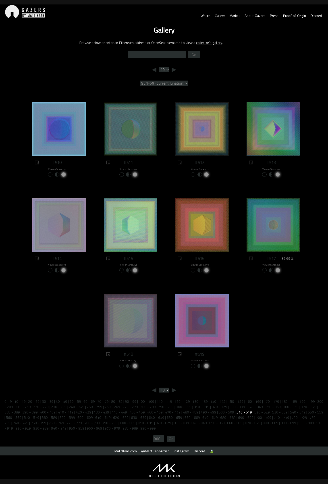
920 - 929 (23, 428)
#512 (199, 162)
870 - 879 (252, 423)
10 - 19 (20, 401)
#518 (128, 354)
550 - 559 (315, 412)
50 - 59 (75, 401)
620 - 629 (121, 417)
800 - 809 (127, 423)
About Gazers (255, 15)
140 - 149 (218, 401)
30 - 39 (47, 401)
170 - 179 (271, 401)
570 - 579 (31, 417)
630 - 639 (138, 417)
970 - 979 (112, 428)
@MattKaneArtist (155, 451)
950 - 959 (76, 428)
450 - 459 (137, 412)
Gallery (220, 15)
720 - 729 (299, 417)
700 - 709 (263, 417)
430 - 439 (101, 412)
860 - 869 (235, 423)
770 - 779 (74, 423)
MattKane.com (125, 451)
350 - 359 (273, 406)
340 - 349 (255, 406)
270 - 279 (130, 406)
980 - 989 (130, 428)
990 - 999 (148, 428)
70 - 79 (103, 401)
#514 (57, 258)
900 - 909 (306, 423)
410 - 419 (65, 412)
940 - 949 (58, 428)
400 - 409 (48, 412)
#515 (128, 258)
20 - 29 (33, 401)
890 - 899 (288, 423)
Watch (205, 15)
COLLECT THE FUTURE (164, 476)
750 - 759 (38, 423)
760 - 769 (56, 423)
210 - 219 (23, 406)
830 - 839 (181, 423)
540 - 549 (297, 412)
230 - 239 (58, 406)
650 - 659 (174, 417)
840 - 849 (199, 423)
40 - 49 (61, 401)
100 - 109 (146, 401)
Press (274, 15)
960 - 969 (94, 428)
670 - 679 (210, 417)
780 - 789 (92, 423)
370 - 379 (308, 406)
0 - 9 (8, 401)
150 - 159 (235, 401)
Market (234, 15)
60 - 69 (89, 401)
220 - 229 (41, 406)
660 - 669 (192, 417)
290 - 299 (166, 406)
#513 (271, 162)
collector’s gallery (209, 42)
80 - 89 (116, 401)
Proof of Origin (294, 15)
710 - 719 (281, 417)
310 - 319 (201, 406)
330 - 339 (237, 406)
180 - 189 (289, 401)
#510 (57, 162)
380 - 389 (12, 412)
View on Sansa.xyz (57, 169)
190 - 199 (307, 401)
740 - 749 (20, 423)
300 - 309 (183, 406)
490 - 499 (208, 412)
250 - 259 (94, 406)
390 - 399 (30, 412)
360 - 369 (291, 406)
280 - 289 (148, 406)
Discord (316, 15)
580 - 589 (49, 417)
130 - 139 (200, 401)
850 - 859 (217, 423)
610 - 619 (103, 417)
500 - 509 (226, 412)
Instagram (181, 451)
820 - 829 (163, 423)
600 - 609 (85, 417)
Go (193, 54)
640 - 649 (156, 417)
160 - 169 (253, 401)
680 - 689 (228, 417)
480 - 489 (190, 412)
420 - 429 (83, 412)
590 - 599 (67, 417)
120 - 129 (182, 401)
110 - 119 (164, 401)
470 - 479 (173, 412)
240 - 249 (76, 406)
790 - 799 (110, 423)
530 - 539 (280, 412)
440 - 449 (119, 412)
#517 (271, 258)
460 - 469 (155, 412)
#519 (199, 354)
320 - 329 (219, 406)
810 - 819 (145, 423)
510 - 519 (244, 412)
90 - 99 (130, 401)
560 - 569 (13, 417)
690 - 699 (245, 417)
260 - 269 (112, 406)
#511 (128, 162)
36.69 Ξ (287, 258)
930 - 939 (41, 428)
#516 (199, 258)
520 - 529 (262, 412)
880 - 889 (270, 423)
